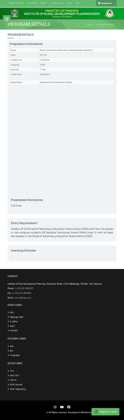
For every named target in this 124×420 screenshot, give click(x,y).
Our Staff (32, 3)
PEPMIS (14, 330)
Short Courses (16, 3)
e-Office (14, 321)
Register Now (108, 411)
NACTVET (14, 375)
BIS (11, 350)
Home (89, 24)
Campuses (106, 3)
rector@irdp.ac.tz (23, 297)
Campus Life (57, 3)
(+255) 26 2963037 (25, 288)
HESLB (13, 379)
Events (43, 3)
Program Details (106, 24)
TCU (12, 370)
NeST (12, 326)
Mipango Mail (16, 316)
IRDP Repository (18, 389)
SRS (77, 3)
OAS (69, 3)
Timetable (15, 355)
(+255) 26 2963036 (22, 293)
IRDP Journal (16, 384)
